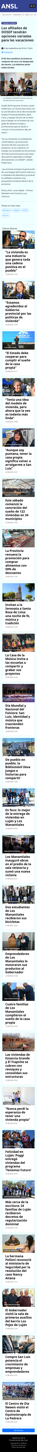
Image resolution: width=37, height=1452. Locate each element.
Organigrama (14, 1443)
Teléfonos (24, 1443)
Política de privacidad (18, 1447)
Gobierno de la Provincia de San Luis (18, 1439)
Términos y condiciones (18, 1445)
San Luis (6, 215)
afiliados (17, 210)
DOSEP (25, 210)
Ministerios (7, 210)
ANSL (9, 6)
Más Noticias (18, 1430)
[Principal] (32, 6)
